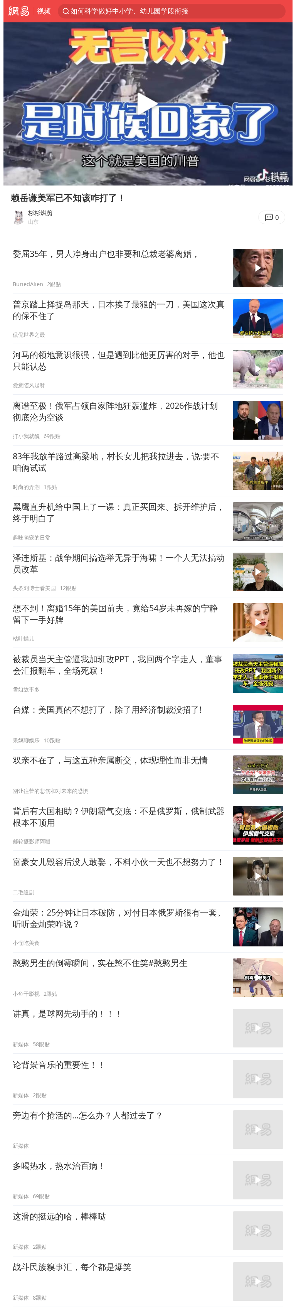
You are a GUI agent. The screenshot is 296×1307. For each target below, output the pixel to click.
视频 (44, 10)
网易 (18, 11)
